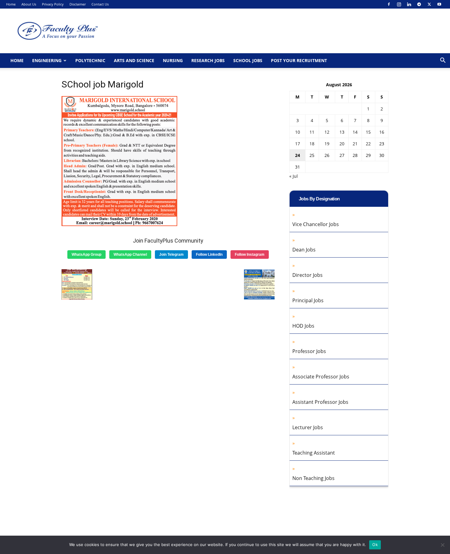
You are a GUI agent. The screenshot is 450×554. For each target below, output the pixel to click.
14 (355, 132)
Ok (375, 544)
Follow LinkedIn (209, 254)
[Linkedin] (409, 4)
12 (326, 132)
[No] (442, 545)
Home (11, 4)
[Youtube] (439, 4)
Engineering (47, 60)
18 (311, 144)
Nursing (173, 60)
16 (381, 132)
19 (326, 144)
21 (355, 144)
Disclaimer (77, 4)
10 (297, 132)
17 (297, 144)
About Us (28, 4)
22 (368, 144)
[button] (442, 61)
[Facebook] (388, 4)
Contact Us (100, 4)
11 (311, 132)
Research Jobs (208, 60)
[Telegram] (419, 4)
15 (368, 132)
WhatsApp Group (86, 254)
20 (341, 144)
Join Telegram (171, 254)
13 (341, 132)
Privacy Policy (53, 4)
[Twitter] (429, 4)
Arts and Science (134, 60)
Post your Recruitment (299, 60)
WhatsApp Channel (130, 254)
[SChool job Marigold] (120, 224)
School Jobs (247, 60)
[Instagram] (398, 4)
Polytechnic (90, 60)
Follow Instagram (249, 254)
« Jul (293, 176)
